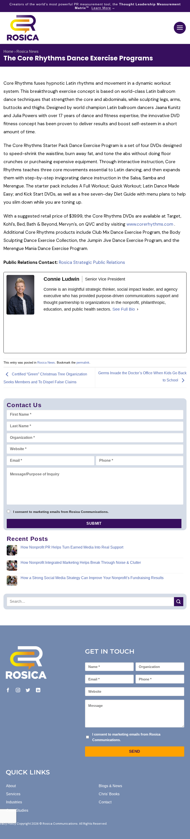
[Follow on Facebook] (8, 690)
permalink (82, 362)
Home (8, 51)
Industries (14, 802)
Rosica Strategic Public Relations (92, 262)
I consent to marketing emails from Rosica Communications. (61, 512)
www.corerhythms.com (150, 224)
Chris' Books (109, 794)
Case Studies (17, 810)
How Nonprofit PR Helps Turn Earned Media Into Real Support (72, 547)
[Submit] (178, 601)
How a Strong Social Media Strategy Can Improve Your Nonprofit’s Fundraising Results (92, 578)
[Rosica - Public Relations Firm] (23, 28)
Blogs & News (110, 786)
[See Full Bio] (137, 309)
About (11, 786)
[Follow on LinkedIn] (38, 690)
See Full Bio (123, 309)
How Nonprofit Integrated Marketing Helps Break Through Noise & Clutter (81, 563)
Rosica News (27, 51)
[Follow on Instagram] (18, 690)
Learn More (101, 8)
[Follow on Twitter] (28, 690)
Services (13, 794)
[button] (180, 28)
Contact (105, 802)
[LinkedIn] (78, 332)
